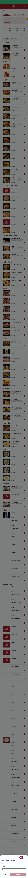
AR (24, 857)
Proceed (18, 874)
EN (21, 857)
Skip (5, 874)
